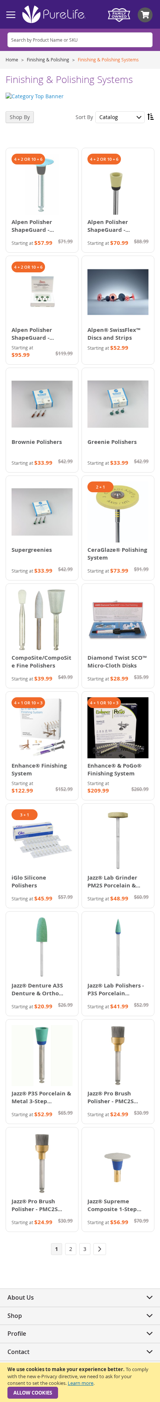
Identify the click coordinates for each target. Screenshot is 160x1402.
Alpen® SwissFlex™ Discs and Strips (113, 334)
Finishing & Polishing (48, 60)
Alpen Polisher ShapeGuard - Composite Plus (109, 229)
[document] (80, 1382)
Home (12, 60)
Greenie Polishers (112, 442)
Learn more (80, 1383)
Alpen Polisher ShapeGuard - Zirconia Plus (32, 337)
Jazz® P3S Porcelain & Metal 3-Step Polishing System (41, 1101)
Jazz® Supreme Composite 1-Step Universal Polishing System (114, 1213)
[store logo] (54, 14)
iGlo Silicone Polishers (29, 881)
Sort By (84, 117)
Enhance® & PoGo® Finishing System (114, 769)
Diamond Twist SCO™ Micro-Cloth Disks (117, 661)
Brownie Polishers (37, 442)
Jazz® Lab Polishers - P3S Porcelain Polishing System (115, 993)
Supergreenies (32, 550)
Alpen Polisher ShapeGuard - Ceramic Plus (32, 229)
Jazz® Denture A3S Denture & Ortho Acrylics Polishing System (37, 997)
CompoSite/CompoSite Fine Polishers (41, 661)
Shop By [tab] (20, 117)
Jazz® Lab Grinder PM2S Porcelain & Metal (112, 885)
